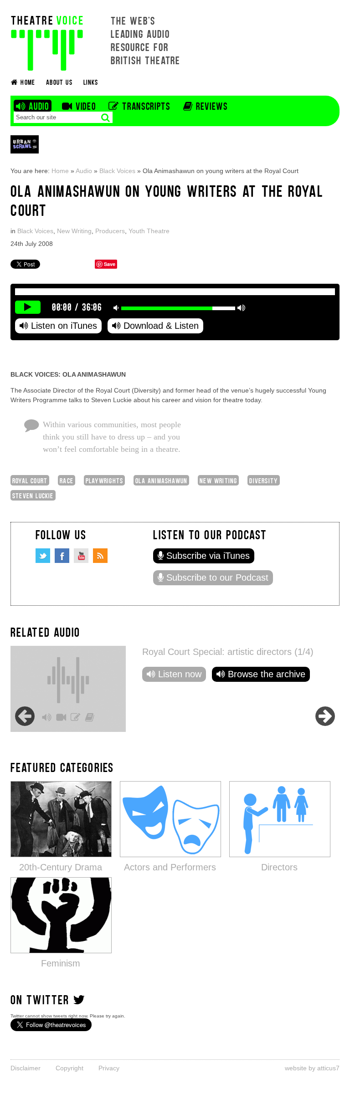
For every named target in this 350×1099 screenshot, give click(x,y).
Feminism (60, 963)
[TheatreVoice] (46, 42)
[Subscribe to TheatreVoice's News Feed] (100, 555)
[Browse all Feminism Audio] (61, 914)
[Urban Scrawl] (24, 144)
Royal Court (29, 480)
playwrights (104, 480)
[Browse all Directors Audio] (279, 818)
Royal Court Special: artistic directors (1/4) (228, 652)
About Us (59, 81)
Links (90, 81)
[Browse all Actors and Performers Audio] (170, 818)
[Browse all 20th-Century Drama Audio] (61, 818)
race (66, 480)
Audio (84, 170)
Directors (279, 867)
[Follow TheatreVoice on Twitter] (43, 555)
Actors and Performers (170, 867)
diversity (263, 480)
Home (60, 170)
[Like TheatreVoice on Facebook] (62, 555)
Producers (110, 231)
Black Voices (117, 170)
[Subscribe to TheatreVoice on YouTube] (81, 555)
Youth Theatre (149, 231)
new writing (218, 480)
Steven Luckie (33, 495)
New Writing (74, 231)
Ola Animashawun (161, 480)
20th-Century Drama (60, 867)
